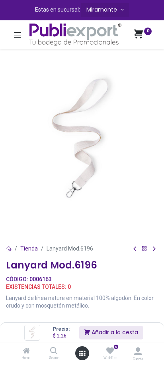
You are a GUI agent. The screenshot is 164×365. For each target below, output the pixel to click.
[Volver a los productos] (144, 249)
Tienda (29, 248)
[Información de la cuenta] (138, 351)
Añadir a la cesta (114, 332)
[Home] (26, 351)
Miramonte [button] (102, 10)
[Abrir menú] (82, 353)
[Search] (54, 351)
